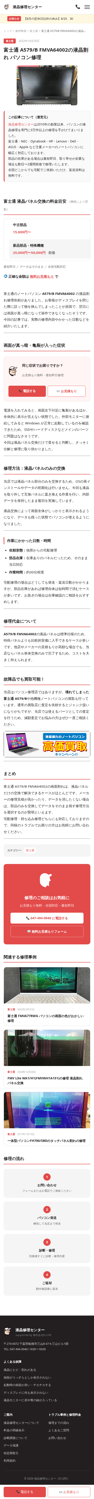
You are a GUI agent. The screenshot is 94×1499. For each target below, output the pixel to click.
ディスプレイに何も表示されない (26, 1393)
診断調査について (15, 1438)
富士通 (34, 31)
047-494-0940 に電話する (49, 918)
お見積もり (68, 391)
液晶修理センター (21, 124)
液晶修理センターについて (21, 1423)
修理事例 (20, 31)
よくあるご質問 (58, 1430)
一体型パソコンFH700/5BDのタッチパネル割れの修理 (47, 1140)
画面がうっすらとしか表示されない (27, 1377)
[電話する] (77, 7)
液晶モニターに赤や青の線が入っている (30, 1400)
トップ (8, 31)
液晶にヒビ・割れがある (20, 1370)
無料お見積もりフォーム (49, 931)
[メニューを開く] (87, 7)
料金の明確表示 (14, 1430)
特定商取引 (11, 1453)
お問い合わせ (57, 1438)
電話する (29, 391)
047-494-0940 (19, 1349)
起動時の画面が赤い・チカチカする (27, 1385)
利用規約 (10, 1460)
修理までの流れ (58, 1423)
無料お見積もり (42, 276)
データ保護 (11, 1445)
